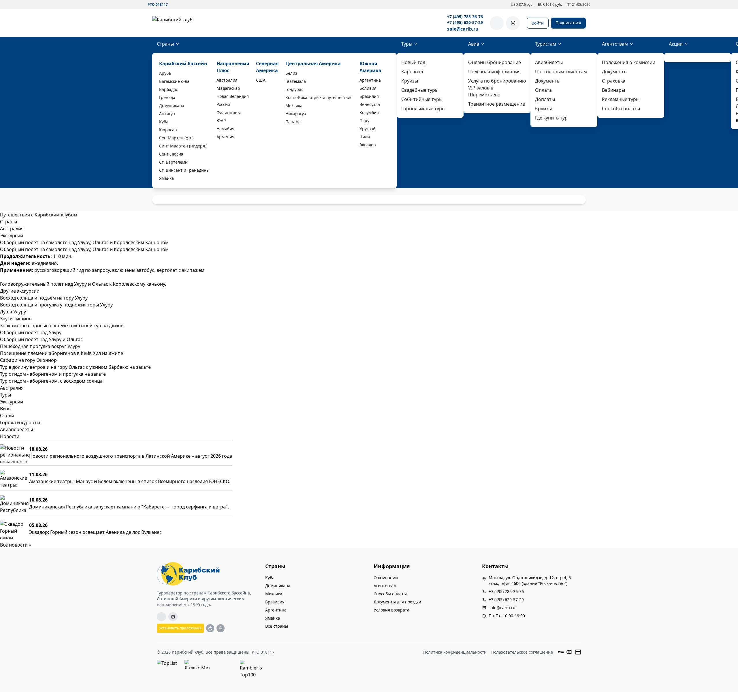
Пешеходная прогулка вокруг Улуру (40, 346)
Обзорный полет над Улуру (30, 332)
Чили (364, 136)
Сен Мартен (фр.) (176, 138)
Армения (225, 136)
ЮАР (221, 120)
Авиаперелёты (16, 429)
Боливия (367, 88)
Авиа (473, 44)
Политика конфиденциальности (455, 652)
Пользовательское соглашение (522, 652)
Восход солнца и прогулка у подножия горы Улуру (56, 305)
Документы (547, 81)
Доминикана (171, 105)
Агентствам (615, 44)
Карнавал (412, 71)
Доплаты (545, 99)
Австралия (227, 80)
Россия (223, 104)
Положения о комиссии (628, 62)
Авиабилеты (549, 62)
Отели (7, 415)
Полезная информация (494, 71)
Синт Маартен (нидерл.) (183, 146)
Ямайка (166, 178)
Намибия (225, 128)
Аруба (165, 73)
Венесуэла (369, 104)
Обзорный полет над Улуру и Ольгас (41, 339)
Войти (538, 23)
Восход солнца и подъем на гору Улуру (44, 298)
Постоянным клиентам (561, 71)
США (261, 80)
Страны (165, 44)
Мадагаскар (228, 88)
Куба (163, 121)
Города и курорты (20, 422)
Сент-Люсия (171, 154)
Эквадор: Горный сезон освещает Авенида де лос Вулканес (95, 532)
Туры (406, 44)
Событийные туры (422, 99)
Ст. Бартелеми (173, 162)
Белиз (291, 73)
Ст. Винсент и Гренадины (184, 170)
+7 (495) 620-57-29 (465, 22)
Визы (6, 408)
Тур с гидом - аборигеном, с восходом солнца (51, 381)
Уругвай (367, 128)
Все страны (276, 626)
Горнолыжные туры (423, 108)
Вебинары (613, 90)
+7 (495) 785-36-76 (465, 16)
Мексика (293, 105)
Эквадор (367, 144)
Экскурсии (11, 402)
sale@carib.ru (463, 29)
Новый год (413, 62)
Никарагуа (295, 113)
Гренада (167, 97)
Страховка (613, 81)
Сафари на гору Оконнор (28, 360)
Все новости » (15, 545)
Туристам (545, 44)
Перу (364, 120)
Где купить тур (551, 118)
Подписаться (568, 22)
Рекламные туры (620, 99)
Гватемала (295, 81)
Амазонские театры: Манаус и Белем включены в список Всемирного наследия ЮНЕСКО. (129, 481)
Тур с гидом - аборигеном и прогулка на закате (53, 374)
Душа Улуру (13, 311)
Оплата (543, 90)
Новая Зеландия (232, 96)
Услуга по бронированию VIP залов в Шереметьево (497, 88)
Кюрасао (168, 129)
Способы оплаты (621, 108)
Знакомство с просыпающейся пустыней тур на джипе (61, 325)
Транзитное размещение (496, 104)
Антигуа (167, 113)
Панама (293, 121)
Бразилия (369, 96)
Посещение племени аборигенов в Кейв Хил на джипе (61, 353)
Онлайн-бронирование (494, 62)
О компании (386, 577)
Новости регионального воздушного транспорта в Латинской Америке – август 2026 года (130, 456)
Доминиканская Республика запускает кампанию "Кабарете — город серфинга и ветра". (129, 507)
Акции (676, 44)
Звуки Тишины (16, 318)
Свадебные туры (419, 90)
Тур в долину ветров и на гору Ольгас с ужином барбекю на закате (75, 367)
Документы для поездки (397, 602)
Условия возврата (391, 610)
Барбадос (168, 89)
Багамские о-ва (174, 81)
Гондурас (294, 89)
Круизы (409, 81)
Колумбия (369, 112)
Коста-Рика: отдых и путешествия (319, 97)
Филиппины (228, 112)
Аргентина (370, 80)
